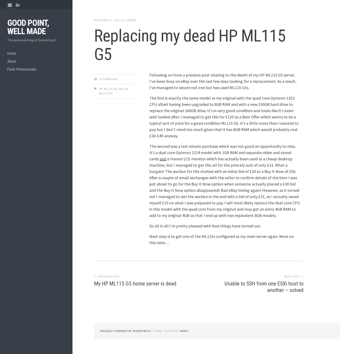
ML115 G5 (106, 93)
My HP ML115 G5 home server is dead (135, 283)
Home (11, 53)
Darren (131, 20)
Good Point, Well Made (28, 27)
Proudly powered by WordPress (125, 331)
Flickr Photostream (21, 69)
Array (184, 331)
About (11, 61)
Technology (108, 79)
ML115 (123, 89)
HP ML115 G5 (108, 89)
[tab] (9, 5)
